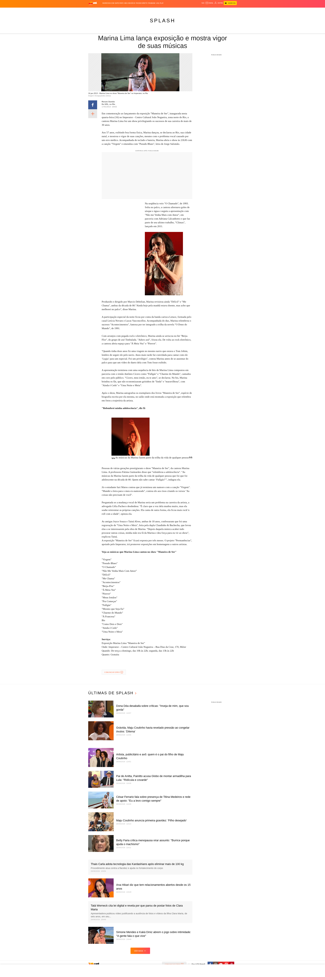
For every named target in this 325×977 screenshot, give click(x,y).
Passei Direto (141, 3)
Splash (165, 10)
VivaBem (182, 10)
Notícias (117, 10)
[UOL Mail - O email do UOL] (209, 3)
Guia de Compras (233, 10)
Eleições (108, 10)
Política (125, 10)
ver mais (138, 951)
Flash (101, 10)
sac (203, 3)
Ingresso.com (108, 3)
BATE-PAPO (119, 3)
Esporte (157, 10)
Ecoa (192, 10)
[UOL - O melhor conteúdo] (92, 3)
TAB (212, 10)
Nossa (208, 10)
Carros (133, 10)
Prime (217, 10)
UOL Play (160, 3)
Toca (222, 10)
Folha (150, 10)
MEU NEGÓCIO (129, 3)
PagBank (151, 3)
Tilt (188, 10)
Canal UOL (199, 10)
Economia (142, 10)
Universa (173, 10)
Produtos (93, 10)
